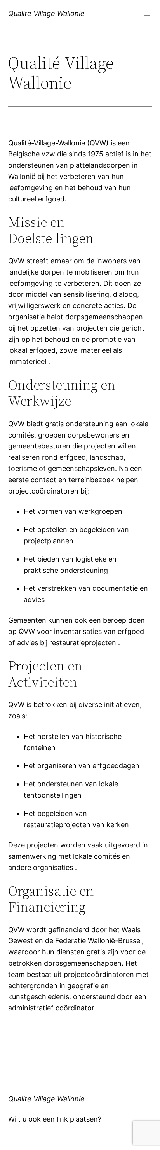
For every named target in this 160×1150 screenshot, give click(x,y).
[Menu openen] (147, 13)
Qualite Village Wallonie (46, 13)
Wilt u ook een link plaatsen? (54, 1119)
